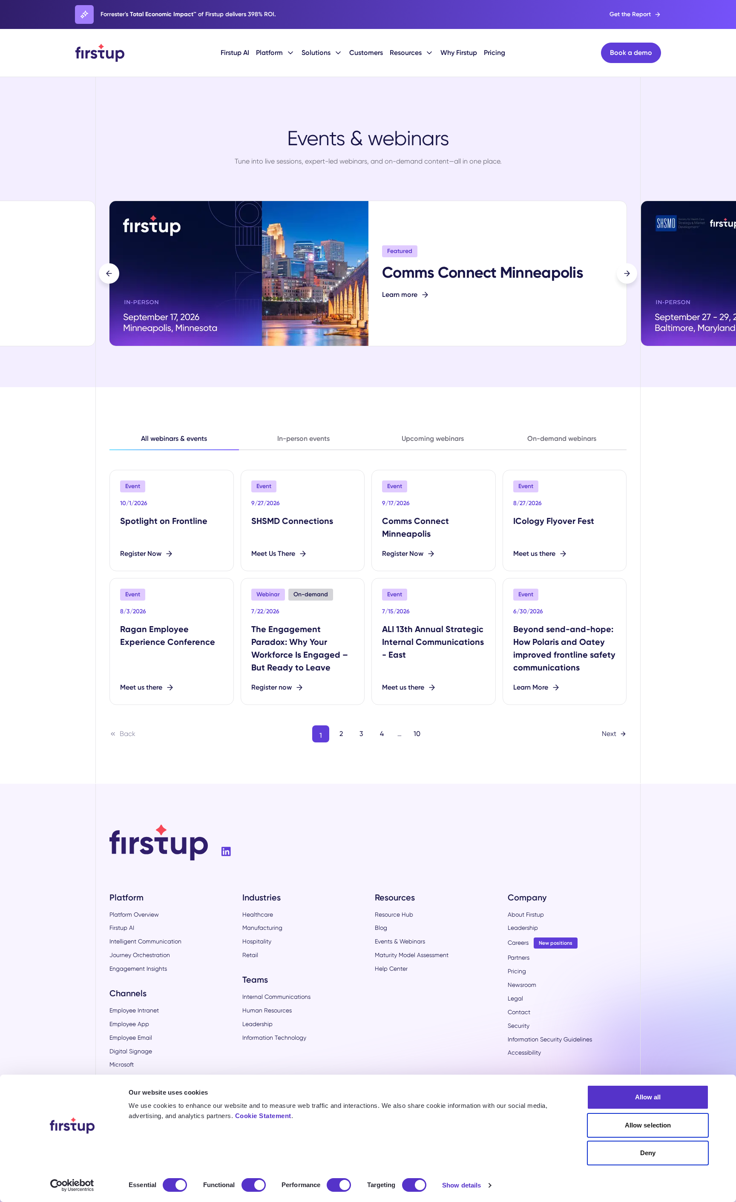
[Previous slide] (109, 273)
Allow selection (648, 1125)
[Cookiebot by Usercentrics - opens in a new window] (72, 1185)
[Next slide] (627, 273)
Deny (648, 1152)
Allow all (648, 1097)
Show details (461, 1185)
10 (417, 734)
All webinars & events (174, 438)
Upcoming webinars (433, 438)
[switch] (254, 1185)
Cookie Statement (263, 1115)
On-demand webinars (561, 438)
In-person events (303, 438)
